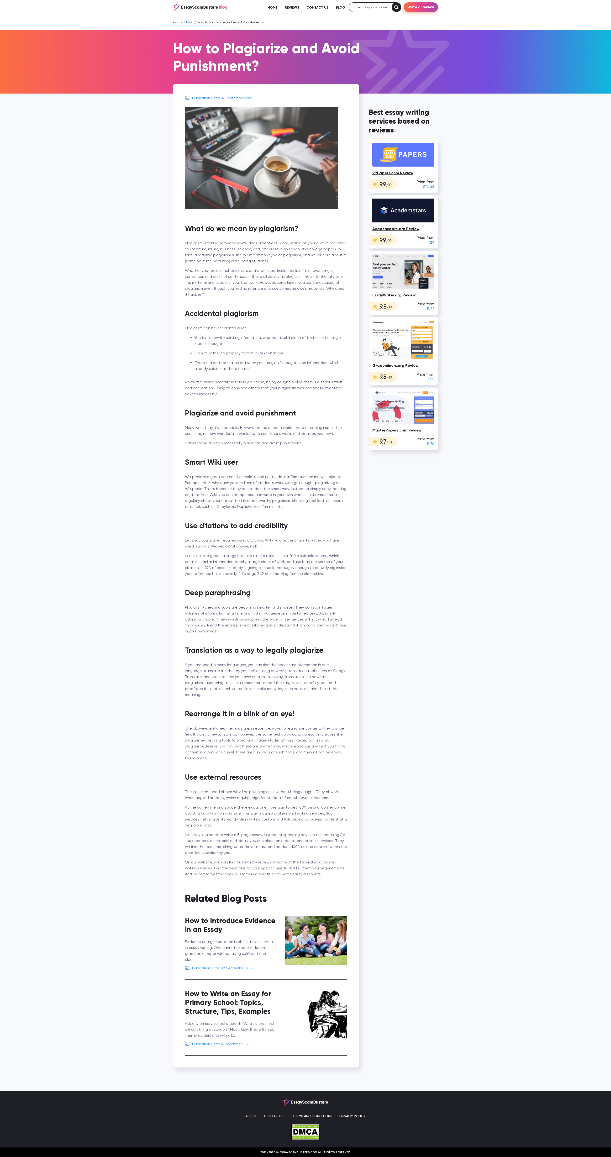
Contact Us (317, 7)
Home (273, 7)
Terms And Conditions (312, 1116)
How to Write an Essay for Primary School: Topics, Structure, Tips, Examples (228, 1002)
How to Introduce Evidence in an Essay (230, 925)
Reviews (292, 7)
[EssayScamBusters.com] (200, 7)
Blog (340, 7)
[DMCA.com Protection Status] (305, 1131)
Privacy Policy (352, 1116)
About (251, 1116)
